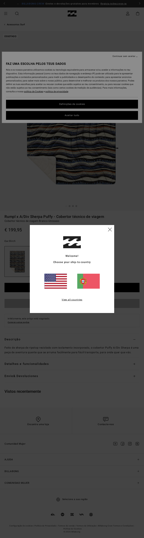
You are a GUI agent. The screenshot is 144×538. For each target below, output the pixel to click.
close (110, 229)
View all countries (72, 299)
